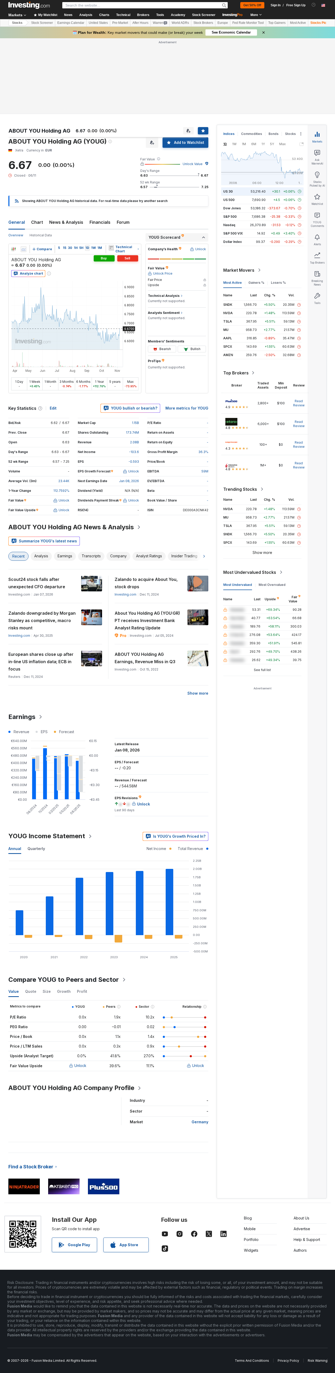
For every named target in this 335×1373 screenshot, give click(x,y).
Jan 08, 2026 (129, 481)
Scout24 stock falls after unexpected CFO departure (36, 583)
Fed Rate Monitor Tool (248, 23)
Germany (200, 1122)
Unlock (80, 1065)
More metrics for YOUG (186, 408)
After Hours (140, 23)
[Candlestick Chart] (13, 249)
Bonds (273, 134)
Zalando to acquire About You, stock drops (146, 583)
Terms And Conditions (252, 1361)
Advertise (302, 1229)
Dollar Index (232, 242)
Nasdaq (229, 225)
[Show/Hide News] (111, 248)
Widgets (251, 1250)
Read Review (299, 403)
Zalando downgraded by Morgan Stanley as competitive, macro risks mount (42, 620)
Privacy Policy (288, 1361)
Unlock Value (193, 164)
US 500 (228, 200)
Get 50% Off (252, 5)
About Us (301, 1218)
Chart (37, 222)
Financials (100, 222)
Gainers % (256, 283)
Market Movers (238, 270)
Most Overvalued (272, 585)
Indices (228, 134)
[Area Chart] (23, 249)
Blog (248, 1218)
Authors (300, 1250)
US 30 (228, 191)
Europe (222, 23)
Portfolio (251, 1239)
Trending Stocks (240, 489)
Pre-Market (120, 23)
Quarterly (36, 848)
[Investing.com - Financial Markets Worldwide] (29, 5)
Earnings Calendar (70, 23)
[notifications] (314, 4)
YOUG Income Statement (46, 836)
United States (98, 23)
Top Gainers (277, 23)
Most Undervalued (237, 585)
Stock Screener (203, 15)
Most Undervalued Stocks (249, 572)
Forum (123, 222)
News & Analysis (66, 222)
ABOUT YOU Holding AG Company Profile (71, 1088)
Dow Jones (232, 208)
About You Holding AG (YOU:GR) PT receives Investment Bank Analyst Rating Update (147, 620)
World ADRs (180, 23)
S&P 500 (230, 217)
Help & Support (307, 1239)
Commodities (251, 134)
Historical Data (41, 235)
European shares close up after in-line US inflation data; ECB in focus (41, 662)
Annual (14, 848)
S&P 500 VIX (233, 233)
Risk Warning (317, 1361)
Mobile (250, 1229)
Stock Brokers (203, 23)
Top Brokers (236, 372)
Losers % (278, 283)
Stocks (17, 23)
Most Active (298, 23)
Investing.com (125, 594)
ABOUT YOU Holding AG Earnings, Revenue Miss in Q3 (145, 658)
